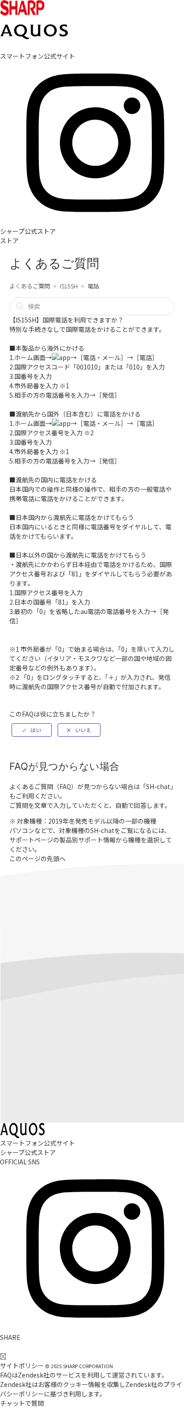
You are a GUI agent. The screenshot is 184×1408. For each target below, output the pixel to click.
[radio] (32, 730)
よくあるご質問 (29, 286)
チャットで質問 (22, 1403)
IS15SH (69, 286)
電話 (93, 286)
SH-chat (158, 786)
